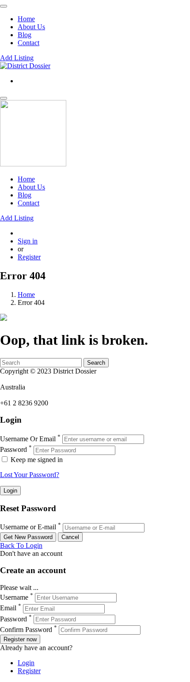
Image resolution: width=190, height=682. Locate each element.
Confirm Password (26, 629)
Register (29, 257)
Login (26, 663)
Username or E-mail (28, 527)
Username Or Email (28, 439)
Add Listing (17, 58)
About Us (31, 27)
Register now (20, 639)
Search (96, 362)
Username (14, 597)
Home (26, 19)
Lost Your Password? (29, 474)
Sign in (28, 241)
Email (8, 608)
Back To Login (21, 545)
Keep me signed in (36, 459)
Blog (24, 35)
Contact (28, 42)
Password (13, 450)
